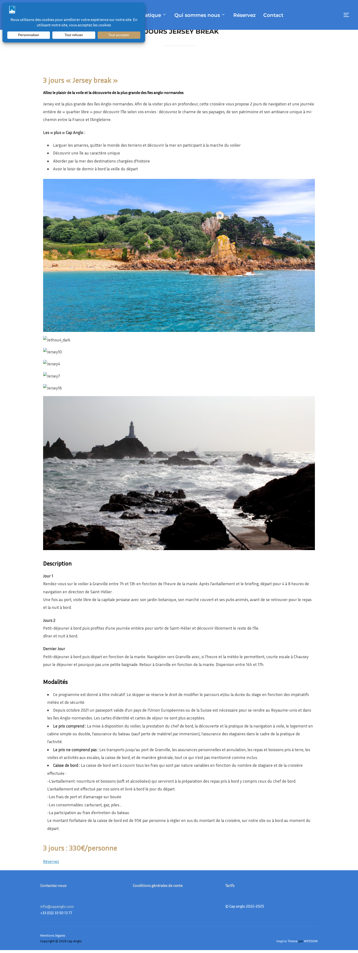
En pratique (146, 15)
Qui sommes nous (197, 15)
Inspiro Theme (287, 941)
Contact (273, 15)
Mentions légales (52, 935)
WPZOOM (311, 941)
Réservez (244, 15)
